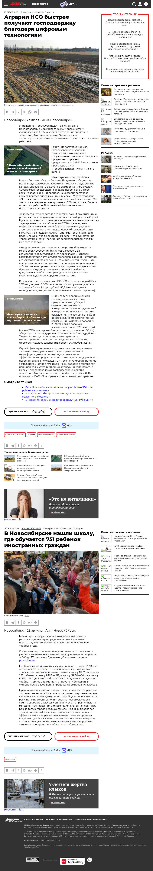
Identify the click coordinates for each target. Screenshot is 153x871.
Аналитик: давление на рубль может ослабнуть (130, 158)
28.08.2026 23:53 (11, 528)
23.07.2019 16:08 (11, 12)
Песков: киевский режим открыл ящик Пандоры (128, 187)
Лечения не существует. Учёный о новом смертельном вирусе (129, 130)
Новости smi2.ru (14, 519)
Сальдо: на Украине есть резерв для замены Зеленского (130, 197)
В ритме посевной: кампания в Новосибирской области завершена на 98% (78, 468)
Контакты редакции (33, 819)
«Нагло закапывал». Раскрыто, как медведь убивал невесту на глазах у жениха (130, 558)
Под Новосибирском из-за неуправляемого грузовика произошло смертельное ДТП (124, 46)
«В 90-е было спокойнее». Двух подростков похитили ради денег (129, 547)
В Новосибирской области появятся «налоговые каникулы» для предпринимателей (32, 477)
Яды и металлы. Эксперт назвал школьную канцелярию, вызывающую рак (128, 141)
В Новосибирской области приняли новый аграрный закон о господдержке (80, 458)
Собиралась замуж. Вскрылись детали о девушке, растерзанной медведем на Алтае (129, 121)
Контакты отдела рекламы (59, 819)
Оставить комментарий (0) (76, 412)
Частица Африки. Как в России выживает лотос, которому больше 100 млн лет (130, 538)
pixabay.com (68, 105)
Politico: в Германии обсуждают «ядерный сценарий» (127, 177)
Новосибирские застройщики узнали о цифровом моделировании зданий (31, 468)
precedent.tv (27, 660)
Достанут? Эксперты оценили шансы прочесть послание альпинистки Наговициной (131, 101)
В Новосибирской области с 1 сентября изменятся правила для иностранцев (125, 34)
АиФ (27, 615)
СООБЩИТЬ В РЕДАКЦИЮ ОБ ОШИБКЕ (91, 819)
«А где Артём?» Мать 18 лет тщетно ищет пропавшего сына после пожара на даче (130, 587)
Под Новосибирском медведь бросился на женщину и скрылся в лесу (125, 22)
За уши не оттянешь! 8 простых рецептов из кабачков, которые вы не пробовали (131, 91)
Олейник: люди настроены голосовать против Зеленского (127, 167)
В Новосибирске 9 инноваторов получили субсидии (58, 399)
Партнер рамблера (50, 860)
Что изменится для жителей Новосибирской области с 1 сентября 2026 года (125, 58)
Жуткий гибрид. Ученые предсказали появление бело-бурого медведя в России (131, 568)
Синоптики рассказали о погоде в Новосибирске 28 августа (125, 70)
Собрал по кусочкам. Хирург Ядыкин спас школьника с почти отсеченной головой (131, 111)
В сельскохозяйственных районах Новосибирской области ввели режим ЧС (33, 458)
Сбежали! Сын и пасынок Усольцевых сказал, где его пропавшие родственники (131, 578)
